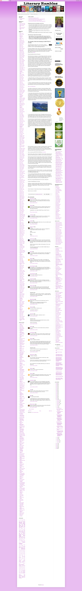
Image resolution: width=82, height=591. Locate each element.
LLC (20, 408)
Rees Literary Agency (21, 444)
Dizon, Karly (21, 93)
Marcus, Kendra (22, 185)
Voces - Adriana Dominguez (58, 341)
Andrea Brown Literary (22, 331)
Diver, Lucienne (22, 92)
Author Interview (21, 531)
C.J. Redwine (57, 188)
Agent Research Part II (59, 224)
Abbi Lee (20, 520)
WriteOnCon (23, 576)
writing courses (60, 120)
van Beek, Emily (22, 285)
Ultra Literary (21, 499)
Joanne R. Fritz (32, 238)
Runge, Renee (22, 240)
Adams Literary (22, 327)
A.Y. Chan (20, 519)
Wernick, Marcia (22, 303)
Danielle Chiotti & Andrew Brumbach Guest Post (59, 163)
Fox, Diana (21, 113)
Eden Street (21, 366)
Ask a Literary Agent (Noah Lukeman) (58, 296)
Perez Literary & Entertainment (22, 438)
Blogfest (24, 533)
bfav (30, 389)
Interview (23, 548)
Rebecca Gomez (32, 404)
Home (19, 12)
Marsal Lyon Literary (21, 423)
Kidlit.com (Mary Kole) (59, 320)
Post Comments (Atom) (35, 412)
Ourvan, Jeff (21, 213)
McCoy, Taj (21, 190)
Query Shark (57, 270)
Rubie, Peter (21, 238)
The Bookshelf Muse (58, 280)
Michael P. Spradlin (21, 558)
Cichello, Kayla (22, 77)
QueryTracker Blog (58, 273)
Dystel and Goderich (21, 363)
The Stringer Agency (21, 486)
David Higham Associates (22, 354)
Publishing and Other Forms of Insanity (59, 269)
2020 (57, 390)
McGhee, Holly (22, 191)
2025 (57, 384)
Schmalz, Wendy (22, 246)
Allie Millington (21, 528)
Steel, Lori (21, 269)
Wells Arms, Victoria (21, 300)
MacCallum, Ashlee (22, 180)
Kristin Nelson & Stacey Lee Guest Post (59, 175)
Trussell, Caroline (22, 283)
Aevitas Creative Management (22, 329)
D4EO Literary (22, 352)
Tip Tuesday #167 (59, 408)
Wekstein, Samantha (21, 298)
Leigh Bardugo (58, 210)
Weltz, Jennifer (22, 302)
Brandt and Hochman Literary (22, 343)
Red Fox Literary (22, 442)
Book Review (21, 537)
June (57, 407)
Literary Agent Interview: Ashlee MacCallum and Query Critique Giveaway (59, 355)
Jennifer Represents (58, 317)
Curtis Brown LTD (22, 351)
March (58, 439)
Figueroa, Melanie (22, 111)
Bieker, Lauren (22, 49)
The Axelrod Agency (21, 472)
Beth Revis (57, 186)
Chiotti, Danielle (22, 74)
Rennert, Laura (22, 226)
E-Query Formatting (58, 229)
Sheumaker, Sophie (22, 251)
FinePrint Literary (22, 371)
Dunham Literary (22, 360)
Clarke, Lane (21, 79)
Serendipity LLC (22, 454)
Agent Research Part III (59, 225)
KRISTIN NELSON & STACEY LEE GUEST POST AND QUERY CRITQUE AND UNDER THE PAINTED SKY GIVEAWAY (59, 359)
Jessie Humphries (32, 273)
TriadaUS (21, 493)
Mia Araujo (23, 557)
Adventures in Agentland (59, 292)
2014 (57, 397)
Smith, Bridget (22, 261)
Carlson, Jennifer (22, 65)
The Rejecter (57, 337)
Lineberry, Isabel (22, 175)
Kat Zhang (57, 203)
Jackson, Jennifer (22, 155)
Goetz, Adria (21, 122)
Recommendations (21, 564)
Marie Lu (57, 212)
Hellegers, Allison (22, 141)
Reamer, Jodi (21, 222)
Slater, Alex (21, 258)
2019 (57, 391)
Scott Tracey (57, 216)
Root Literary (21, 446)
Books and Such (58, 300)
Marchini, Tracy (22, 184)
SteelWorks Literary (21, 462)
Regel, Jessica (22, 223)
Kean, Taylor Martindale (21, 159)
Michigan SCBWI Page (34, 14)
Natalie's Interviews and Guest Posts (23, 14)
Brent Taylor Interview (59, 174)
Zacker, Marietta (22, 318)
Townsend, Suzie (22, 281)
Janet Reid (57, 316)
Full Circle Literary (22, 375)
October (58, 402)
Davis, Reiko (21, 89)
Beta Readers (20, 532)
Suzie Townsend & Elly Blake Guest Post (59, 152)
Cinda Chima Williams (59, 190)
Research (20, 565)
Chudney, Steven (22, 75)
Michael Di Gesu (32, 354)
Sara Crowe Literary (21, 452)
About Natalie (23, 12)
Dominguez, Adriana (21, 96)
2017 (57, 394)
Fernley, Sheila (22, 109)
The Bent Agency (22, 473)
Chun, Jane (21, 76)
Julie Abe (20, 551)
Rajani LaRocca (22, 563)
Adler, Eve (21, 35)
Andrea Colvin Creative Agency (22, 332)
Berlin (20, 337)
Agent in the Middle (58, 293)
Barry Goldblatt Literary (59, 297)
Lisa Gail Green (32, 332)
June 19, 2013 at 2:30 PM (33, 365)
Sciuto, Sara (21, 248)
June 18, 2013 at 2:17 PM (33, 304)
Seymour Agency (22, 455)
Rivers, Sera (21, 229)
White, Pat (21, 308)
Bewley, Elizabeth (22, 48)
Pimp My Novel (58, 267)
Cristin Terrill (57, 191)
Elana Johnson (58, 192)
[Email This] (46, 194)
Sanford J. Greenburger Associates (21, 450)
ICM (20, 391)
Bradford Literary (22, 341)
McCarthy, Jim (22, 188)
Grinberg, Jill (21, 131)
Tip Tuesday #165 (59, 421)
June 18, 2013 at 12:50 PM (33, 263)
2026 (57, 383)
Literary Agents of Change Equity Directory (59, 259)
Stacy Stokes (20, 571)
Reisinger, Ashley (22, 225)
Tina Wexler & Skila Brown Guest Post (58, 180)
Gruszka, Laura (22, 133)
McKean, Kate (22, 193)
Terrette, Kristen (22, 278)
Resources (23, 565)
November (58, 401)
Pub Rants (57, 329)
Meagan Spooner (58, 214)
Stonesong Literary (22, 468)
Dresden (21, 359)
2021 (57, 389)
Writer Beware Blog (58, 285)
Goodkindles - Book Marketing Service (58, 254)
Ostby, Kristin (21, 212)
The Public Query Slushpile (58, 282)
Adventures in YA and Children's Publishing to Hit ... (60, 427)
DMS (30, 395)
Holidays (22, 547)
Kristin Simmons (58, 208)
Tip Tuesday (23, 572)
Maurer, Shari (21, 187)
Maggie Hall (57, 211)
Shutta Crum (20, 570)
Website (34, 52)
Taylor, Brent (21, 275)
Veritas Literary (22, 502)
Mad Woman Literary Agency (22, 419)
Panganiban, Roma (22, 214)
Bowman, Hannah (22, 55)
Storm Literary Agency (22, 470)
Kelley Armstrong (58, 204)
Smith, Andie (21, 260)
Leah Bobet (57, 209)
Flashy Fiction (22, 372)
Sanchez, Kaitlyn (22, 243)
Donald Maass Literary (22, 358)
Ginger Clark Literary (21, 381)
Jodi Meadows (23, 550)
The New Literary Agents (59, 336)
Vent (20, 501)
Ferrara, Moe (21, 110)
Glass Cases (57, 315)
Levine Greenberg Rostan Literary (22, 411)
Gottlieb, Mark (22, 125)
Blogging (20, 534)
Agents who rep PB (22, 24)
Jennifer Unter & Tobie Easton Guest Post (59, 161)
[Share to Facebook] (48, 194)
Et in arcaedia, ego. (58, 312)
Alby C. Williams (23, 527)
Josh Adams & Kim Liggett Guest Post (58, 169)
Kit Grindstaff (57, 207)
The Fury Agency (22, 479)
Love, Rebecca (22, 176)
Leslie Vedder (20, 553)
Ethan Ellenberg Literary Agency (22, 370)
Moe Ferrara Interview (59, 167)
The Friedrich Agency (21, 478)
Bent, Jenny (21, 47)
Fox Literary (21, 374)
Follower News (54, 12)
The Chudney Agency (21, 476)
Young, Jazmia (22, 317)
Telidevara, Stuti (22, 276)
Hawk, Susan (21, 139)
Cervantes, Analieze (21, 71)
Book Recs (23, 536)
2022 (57, 388)
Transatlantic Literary (21, 492)
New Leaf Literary (22, 433)
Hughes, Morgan (22, 150)
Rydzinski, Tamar (22, 242)
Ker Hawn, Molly (22, 160)
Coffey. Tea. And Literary (59, 303)
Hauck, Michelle (22, 138)
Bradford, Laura (22, 57)
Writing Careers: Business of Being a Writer (59, 286)
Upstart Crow (21, 500)
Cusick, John (21, 88)
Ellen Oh (57, 193)
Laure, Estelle (21, 172)
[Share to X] (47, 194)
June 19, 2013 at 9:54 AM (33, 335)
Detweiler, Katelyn (22, 91)
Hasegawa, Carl (22, 136)
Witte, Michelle (22, 312)
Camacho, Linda (22, 64)
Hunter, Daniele (22, 151)
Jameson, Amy (22, 156)
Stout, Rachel (21, 272)
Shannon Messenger (58, 217)
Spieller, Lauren (22, 267)
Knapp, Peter (21, 163)
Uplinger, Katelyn (22, 284)
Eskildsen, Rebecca (21, 107)
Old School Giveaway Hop (59, 376)
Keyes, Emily (21, 161)
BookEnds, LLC (58, 299)
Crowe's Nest (57, 306)
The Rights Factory (22, 485)
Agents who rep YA (22, 27)
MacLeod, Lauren (22, 182)
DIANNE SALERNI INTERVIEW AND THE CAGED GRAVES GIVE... (59, 424)
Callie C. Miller (23, 538)
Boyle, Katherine (22, 56)
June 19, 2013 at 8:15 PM (33, 377)
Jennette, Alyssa (22, 157)
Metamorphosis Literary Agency (22, 429)
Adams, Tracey (22, 34)
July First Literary (22, 403)
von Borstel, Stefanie (21, 292)
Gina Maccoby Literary (22, 379)
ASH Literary (21, 326)
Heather (31, 326)
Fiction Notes (57, 253)
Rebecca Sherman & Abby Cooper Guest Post (59, 159)
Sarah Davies (57, 332)
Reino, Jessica (22, 224)
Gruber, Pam (21, 132)
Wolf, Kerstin (21, 313)
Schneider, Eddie (22, 247)
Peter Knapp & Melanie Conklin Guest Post (59, 164)
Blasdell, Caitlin (22, 52)
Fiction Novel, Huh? (58, 230)
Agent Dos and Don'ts (59, 222)
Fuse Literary (21, 376)
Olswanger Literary (22, 434)
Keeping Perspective (58, 231)
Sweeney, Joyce (22, 274)
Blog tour (20, 533)
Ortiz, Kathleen (22, 211)
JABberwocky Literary (21, 395)
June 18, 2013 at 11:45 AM (33, 255)
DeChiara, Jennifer (22, 90)
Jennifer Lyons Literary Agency (22, 400)
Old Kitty (31, 205)
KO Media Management (21, 405)
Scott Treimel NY (22, 453)
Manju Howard (32, 299)
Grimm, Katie (21, 130)
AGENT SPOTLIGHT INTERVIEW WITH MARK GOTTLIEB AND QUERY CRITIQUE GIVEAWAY (59, 368)
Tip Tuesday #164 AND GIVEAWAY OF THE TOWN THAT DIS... (60, 432)
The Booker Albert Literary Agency (22, 474)
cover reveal (20, 578)
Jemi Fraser (32, 313)
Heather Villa (32, 226)
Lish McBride (23, 553)
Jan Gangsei (20, 550)
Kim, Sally (21, 162)
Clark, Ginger (21, 78)
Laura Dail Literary (22, 409)
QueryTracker (58, 272)
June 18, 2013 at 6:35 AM (33, 202)
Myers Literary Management (22, 431)
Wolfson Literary (22, 512)
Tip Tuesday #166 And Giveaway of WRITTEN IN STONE (60, 412)
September (58, 403)
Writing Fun (23, 577)
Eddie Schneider (58, 309)
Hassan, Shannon (22, 137)
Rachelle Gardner (58, 330)
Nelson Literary (22, 432)
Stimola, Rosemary (22, 271)
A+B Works (21, 325)
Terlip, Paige (21, 277)
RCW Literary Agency (21, 441)
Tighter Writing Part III (59, 241)
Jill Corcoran (57, 318)
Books (24, 537)
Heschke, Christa (22, 149)
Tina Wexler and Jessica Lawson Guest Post (59, 171)
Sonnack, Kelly (22, 265)
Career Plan (20, 539)
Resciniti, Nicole (22, 227)
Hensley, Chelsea (22, 145)
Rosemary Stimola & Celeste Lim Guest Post (59, 154)
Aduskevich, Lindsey (21, 36)
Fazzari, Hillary (22, 108)
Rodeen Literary (22, 445)
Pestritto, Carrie (22, 218)
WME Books (21, 505)
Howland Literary (22, 390)
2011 (57, 444)
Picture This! (57, 266)
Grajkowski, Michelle (21, 126)
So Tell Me (23, 570)
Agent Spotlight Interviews (31, 12)
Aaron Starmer (23, 519)
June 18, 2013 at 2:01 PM (33, 289)
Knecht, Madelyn (22, 164)
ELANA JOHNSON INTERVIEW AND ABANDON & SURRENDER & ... (59, 415)
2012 (57, 443)
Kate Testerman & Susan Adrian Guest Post (59, 178)
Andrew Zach (57, 294)
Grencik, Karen (22, 129)
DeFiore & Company (21, 356)
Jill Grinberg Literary (21, 402)
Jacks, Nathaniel (22, 154)
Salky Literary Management (21, 448)
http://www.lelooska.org (31, 86)
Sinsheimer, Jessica (21, 254)
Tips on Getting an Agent (59, 242)
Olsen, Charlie (22, 209)
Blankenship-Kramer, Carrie (22, 51)
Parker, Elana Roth (22, 215)
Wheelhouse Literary (21, 511)
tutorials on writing (61, 118)
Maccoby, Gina (22, 181)
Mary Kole (57, 213)
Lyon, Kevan (21, 179)
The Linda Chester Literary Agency (22, 484)
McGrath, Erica (22, 192)
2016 (57, 395)
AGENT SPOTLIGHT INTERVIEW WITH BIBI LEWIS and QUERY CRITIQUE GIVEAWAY (59, 373)
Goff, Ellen (21, 123)
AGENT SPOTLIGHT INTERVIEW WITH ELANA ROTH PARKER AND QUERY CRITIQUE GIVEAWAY (59, 364)
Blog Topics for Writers (59, 227)
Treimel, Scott (22, 282)
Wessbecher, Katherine (21, 305)
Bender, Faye (21, 46)
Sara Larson (57, 215)
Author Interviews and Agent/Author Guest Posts (43, 12)
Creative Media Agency (22, 350)
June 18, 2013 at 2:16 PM (33, 296)
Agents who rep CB (22, 23)
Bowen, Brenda (22, 54)
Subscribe (59, 39)
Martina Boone (32, 198)
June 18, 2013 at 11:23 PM (33, 329)
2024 (57, 385)
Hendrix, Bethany (22, 142)
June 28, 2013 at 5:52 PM (33, 401)
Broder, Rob (21, 58)
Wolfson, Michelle (22, 316)
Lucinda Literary (22, 416)
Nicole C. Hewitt (23, 559)
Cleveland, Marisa (22, 80)
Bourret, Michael (22, 53)
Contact (59, 12)
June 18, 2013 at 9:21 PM (33, 323)
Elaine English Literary (59, 310)
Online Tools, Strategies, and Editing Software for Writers (59, 265)
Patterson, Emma (22, 216)
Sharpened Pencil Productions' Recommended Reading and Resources (59, 278)
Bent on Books (58, 298)
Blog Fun (23, 532)
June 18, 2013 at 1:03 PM (33, 276)
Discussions (20, 544)
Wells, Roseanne (22, 301)
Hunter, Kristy (21, 152)
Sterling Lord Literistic (21, 465)
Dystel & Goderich (58, 308)
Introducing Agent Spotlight (22, 19)
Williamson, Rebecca (21, 309)
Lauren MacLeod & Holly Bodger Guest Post (59, 172)
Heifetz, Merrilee (22, 140)
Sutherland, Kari (22, 273)
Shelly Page (20, 569)
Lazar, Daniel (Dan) (22, 173)
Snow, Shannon (22, 262)
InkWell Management (21, 393)
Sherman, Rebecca (22, 250)
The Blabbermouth (58, 334)
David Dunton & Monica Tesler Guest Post (59, 166)
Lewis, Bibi (21, 174)
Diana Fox (57, 307)
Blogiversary (23, 534)
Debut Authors (22, 543)
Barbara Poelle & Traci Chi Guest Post (59, 157)
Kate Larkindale (23, 551)
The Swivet (57, 338)
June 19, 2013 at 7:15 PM (33, 370)
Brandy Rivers (58, 187)
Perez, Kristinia (22, 217)
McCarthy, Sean (22, 189)
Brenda (31, 251)
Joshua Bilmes (58, 319)
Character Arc (58, 228)
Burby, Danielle (22, 61)
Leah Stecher (23, 552)
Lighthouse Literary (22, 412)
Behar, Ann (21, 45)
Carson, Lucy (21, 66)
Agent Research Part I (59, 223)
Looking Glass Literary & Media (22, 415)
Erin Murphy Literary (21, 368)
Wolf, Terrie (21, 315)
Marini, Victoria (22, 186)
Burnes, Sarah (22, 62)
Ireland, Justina (22, 153)
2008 (57, 448)
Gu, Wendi (21, 134)
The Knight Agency (22, 482)
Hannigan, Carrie (22, 135)
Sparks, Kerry (21, 266)
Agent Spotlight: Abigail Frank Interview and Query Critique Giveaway (59, 379)
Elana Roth (57, 311)
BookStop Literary (22, 340)
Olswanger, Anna (22, 210)
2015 (57, 396)
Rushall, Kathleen (22, 241)
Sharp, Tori (21, 249)
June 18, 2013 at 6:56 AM (33, 212)
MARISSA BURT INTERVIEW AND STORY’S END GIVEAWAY (59, 419)
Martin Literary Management (22, 424)
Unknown (31, 368)
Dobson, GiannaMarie (21, 95)
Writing (20, 577)
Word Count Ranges (58, 243)
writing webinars (60, 117)
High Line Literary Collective (22, 387)
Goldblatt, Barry (22, 124)
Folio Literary (21, 373)
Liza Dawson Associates (21, 413)
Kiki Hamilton (57, 206)
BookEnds (21, 339)
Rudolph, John (22, 239)
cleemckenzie (32, 380)
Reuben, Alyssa (22, 228)
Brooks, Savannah (22, 60)
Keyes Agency (22, 406)
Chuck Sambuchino (58, 189)
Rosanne (31, 258)
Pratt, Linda (21, 219)
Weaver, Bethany (22, 293)
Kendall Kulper (58, 205)
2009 (57, 447)
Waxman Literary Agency (59, 342)
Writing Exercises (58, 244)
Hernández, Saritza (22, 148)
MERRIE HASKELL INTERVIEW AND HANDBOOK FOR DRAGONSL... (59, 434)
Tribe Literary (21, 494)
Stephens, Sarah (22, 270)
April (57, 438)
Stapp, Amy (21, 268)
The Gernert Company (21, 481)
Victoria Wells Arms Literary (21, 504)
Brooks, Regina (22, 59)
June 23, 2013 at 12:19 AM (33, 392)
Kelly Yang (20, 552)
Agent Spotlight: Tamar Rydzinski (60, 410)
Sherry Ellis (23, 569)
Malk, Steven (21, 183)
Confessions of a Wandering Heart (58, 305)
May (57, 437)
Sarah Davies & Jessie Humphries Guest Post (59, 182)
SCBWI (57, 276)
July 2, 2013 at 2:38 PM (33, 407)
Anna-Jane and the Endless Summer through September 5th (37, 21)
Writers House (22, 513)
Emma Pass (57, 194)
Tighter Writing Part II (59, 240)
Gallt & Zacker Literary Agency (22, 378)
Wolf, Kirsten (21, 314)
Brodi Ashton (20, 538)
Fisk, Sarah (21, 112)
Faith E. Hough (32, 285)
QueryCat (57, 271)
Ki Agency (21, 407)
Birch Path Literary (22, 338)
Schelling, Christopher (21, 245)
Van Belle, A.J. (22, 286)
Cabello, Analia (22, 63)
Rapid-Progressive (58, 331)
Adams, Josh (21, 33)
